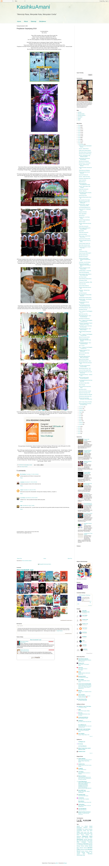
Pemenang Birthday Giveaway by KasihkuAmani (85, 404)
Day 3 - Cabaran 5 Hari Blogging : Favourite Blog (85, 335)
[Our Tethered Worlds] (27, 617)
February (81, 422)
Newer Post (19, 558)
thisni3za (85, 649)
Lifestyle (87, 834)
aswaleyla (22, 482)
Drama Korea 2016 (83, 195)
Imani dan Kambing (83, 234)
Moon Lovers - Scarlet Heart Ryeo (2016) (84, 236)
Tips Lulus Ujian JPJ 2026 (83, 718)
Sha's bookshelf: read (25, 570)
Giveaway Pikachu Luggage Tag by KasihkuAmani (87, 451)
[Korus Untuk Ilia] (64, 581)
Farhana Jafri (85, 619)
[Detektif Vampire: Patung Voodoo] (42, 618)
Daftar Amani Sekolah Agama (85, 150)
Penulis (90, 843)
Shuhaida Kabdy (81, 794)
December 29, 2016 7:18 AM (28, 505)
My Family (22, 466)
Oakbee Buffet (89, 840)
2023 (79, 130)
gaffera (56, 863)
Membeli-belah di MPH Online (85, 153)
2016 (79, 142)
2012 (79, 431)
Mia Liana (80, 712)
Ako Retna (84, 632)
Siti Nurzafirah (81, 804)
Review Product (84, 851)
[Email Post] (35, 464)
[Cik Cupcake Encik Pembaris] (42, 604)
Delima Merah (87, 493)
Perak (78, 844)
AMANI (79, 118)
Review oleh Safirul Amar (84, 353)
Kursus (82, 834)
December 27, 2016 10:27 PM (29, 489)
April (80, 419)
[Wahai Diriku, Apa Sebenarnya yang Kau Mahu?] (49, 581)
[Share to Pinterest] (43, 465)
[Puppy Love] (56, 606)
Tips (91, 852)
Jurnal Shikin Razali (82, 781)
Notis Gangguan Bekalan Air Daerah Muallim (84, 228)
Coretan (79, 829)
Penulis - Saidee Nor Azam (84, 176)
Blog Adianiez (81, 801)
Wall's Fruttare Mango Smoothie (85, 401)
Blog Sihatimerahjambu (83, 658)
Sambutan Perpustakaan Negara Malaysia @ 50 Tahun (85, 324)
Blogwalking (79, 827)
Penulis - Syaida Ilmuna (84, 148)
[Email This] (37, 465)
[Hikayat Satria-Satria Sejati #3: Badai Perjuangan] (49, 618)
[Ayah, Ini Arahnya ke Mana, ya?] (42, 593)
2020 (79, 135)
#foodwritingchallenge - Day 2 (85, 360)
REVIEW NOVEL (81, 113)
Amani (86, 826)
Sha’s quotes (20, 625)
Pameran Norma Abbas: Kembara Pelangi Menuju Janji (84, 259)
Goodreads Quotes (68, 633)
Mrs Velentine (23, 474)
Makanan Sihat (80, 837)
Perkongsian (86, 844)
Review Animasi (84, 846)
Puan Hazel (84, 628)
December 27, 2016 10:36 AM (32, 474)
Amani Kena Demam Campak (85, 391)
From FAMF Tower (82, 790)
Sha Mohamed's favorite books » (66, 620)
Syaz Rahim (84, 615)
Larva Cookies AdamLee (84, 285)
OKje (21, 505)
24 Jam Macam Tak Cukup (83, 677)
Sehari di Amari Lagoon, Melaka (84, 710)
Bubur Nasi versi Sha (83, 314)
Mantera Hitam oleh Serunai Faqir (88, 484)
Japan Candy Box (82, 180)
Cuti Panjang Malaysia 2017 (84, 207)
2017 (79, 141)
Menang (85, 839)
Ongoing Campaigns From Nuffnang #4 (84, 351)
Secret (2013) (81, 215)
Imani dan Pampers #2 (83, 174)
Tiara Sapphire (81, 733)
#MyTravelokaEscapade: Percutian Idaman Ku (84, 378)
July (80, 413)
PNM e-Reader (81, 842)
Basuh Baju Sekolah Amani (84, 245)
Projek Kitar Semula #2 (83, 232)
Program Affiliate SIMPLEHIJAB (87, 473)
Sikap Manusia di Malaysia (84, 170)
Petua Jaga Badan (82, 213)
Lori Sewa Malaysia (82, 746)
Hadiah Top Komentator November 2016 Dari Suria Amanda (85, 340)
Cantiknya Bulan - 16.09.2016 (85, 270)
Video (84, 853)
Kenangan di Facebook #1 (84, 318)
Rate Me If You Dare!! (83, 256)
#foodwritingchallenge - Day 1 (85, 368)
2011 (79, 433)
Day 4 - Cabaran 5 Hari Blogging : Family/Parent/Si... (85, 321)
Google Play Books (87, 830)
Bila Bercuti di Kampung (84, 161)
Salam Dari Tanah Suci (82, 809)
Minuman (90, 839)
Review (78, 846)
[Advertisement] (44, 545)
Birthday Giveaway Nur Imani (88, 462)
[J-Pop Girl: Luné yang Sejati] (27, 593)
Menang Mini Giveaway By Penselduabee (84, 159)
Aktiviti (78, 826)
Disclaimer (42, 21)
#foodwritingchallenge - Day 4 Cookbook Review (85, 343)
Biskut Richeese (82, 181)
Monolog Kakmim (82, 676)
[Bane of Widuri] (64, 605)
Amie (83, 640)
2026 (79, 125)
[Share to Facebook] (41, 465)
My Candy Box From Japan (84, 200)
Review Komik (84, 849)
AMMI (79, 709)
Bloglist (90, 826)
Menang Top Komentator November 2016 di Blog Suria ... (85, 399)
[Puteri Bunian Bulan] (20, 582)
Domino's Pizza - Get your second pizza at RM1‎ (84, 205)
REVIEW (79, 112)
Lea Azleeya (22, 497)
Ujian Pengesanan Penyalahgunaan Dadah (84, 184)
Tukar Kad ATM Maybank (84, 272)
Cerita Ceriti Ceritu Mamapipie (84, 683)
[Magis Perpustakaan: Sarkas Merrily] (20, 606)
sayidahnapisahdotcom (83, 717)
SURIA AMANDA (81, 758)
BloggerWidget (89, 653)
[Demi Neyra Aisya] (49, 592)
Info (88, 832)
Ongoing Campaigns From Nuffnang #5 (84, 202)
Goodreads (79, 830)
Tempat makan (85, 852)
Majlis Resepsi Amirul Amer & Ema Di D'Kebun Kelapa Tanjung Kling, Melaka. (85, 760)
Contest (90, 827)
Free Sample (85, 829)
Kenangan (81, 833)
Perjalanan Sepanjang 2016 (84, 178)
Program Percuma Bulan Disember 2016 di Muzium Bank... (85, 265)
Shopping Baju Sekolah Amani (85, 297)
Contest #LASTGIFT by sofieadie (85, 394)
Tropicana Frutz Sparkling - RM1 (85, 282)
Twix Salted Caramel (88, 513)
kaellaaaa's (80, 720)
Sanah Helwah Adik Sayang (83, 795)
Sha (82, 597)
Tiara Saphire (81, 679)
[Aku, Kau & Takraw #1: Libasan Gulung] (42, 581)
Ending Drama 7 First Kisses (84, 163)
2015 (79, 426)
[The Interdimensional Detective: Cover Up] (49, 605)
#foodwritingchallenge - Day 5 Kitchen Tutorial (85, 329)
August (80, 412)
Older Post (70, 558)
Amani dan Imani (82, 283)
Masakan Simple (88, 837)
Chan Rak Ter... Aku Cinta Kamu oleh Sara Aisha (85, 326)
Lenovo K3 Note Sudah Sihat (85, 370)
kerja (84, 855)
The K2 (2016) (82, 354)
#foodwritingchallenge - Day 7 (85, 307)
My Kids (84, 840)
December (81, 144)
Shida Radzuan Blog (82, 699)
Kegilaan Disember (83, 211)
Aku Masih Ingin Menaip (82, 700)
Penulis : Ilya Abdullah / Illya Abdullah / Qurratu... (84, 156)
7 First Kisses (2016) (83, 251)
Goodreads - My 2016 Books (84, 262)
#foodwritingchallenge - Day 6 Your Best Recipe (85, 316)
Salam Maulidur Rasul (82, 769)
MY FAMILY (80, 116)
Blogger (65, 863)
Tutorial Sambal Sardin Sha (84, 243)
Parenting (90, 842)
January (81, 424)
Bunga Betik (81, 230)
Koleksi (85, 833)
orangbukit (80, 768)
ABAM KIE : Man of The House (84, 706)
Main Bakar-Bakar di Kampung (85, 152)
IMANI (79, 119)
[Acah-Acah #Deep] (27, 581)
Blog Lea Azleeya (82, 776)
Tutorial (78, 853)
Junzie (21, 489)
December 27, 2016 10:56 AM (31, 482)
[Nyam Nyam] (64, 613)
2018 (79, 139)
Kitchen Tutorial (82, 221)
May (80, 417)
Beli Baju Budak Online (83, 254)
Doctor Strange (82, 384)
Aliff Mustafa (23, 642)
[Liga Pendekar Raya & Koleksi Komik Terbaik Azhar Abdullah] (20, 617)
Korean (88, 833)
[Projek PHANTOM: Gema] (56, 594)
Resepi (90, 844)
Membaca (80, 839)
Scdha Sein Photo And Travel (84, 812)
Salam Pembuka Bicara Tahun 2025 (84, 802)
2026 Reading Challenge (84, 595)
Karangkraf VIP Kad (83, 309)
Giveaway (90, 829)
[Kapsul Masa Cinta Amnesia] (64, 593)
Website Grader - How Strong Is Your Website (85, 300)
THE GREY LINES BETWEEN (84, 729)
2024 (79, 128)
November (81, 406)
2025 (79, 127)
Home (19, 21)
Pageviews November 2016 (84, 392)
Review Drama (83, 847)
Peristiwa (25, 466)
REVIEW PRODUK (81, 115)
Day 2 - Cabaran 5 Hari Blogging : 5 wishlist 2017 (85, 348)
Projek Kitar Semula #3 (83, 226)
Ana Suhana (80, 771)
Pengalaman (79, 843)
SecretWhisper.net (82, 724)
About (26, 21)
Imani (82, 832)
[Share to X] (40, 465)
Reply (21, 477)
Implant (85, 832)
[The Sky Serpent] (34, 605)
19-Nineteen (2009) (83, 280)
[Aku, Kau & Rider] (56, 616)
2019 (79, 137)
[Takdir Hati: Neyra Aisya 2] (34, 592)
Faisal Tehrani (60, 630)
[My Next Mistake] (34, 618)
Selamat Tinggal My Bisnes (84, 219)
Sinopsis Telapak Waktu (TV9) (83, 734)
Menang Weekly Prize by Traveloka (84, 303)
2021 (79, 134)
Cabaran (85, 827)
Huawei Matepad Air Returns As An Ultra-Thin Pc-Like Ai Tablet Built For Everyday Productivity (84, 778)
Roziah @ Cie (85, 623)
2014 (79, 428)
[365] (34, 580)
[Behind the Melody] (20, 593)
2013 (79, 429)
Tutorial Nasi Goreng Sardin (84, 238)
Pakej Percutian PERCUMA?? (85, 253)
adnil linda (84, 645)
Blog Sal (80, 690)
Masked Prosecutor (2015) (84, 337)
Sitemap (33, 21)
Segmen (90, 851)
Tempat (78, 852)
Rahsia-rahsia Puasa (24, 649)
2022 (79, 132)
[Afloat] (27, 605)
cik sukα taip (81, 797)
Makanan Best (87, 836)
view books (90, 605)
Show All (91, 736)
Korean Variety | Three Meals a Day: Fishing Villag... (85, 275)
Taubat (80, 249)
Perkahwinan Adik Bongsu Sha (85, 396)
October (81, 408)
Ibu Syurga (80, 743)
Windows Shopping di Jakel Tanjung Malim (84, 268)
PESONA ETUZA (81, 751)
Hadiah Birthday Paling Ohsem (85, 278)
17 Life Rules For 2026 (82, 707)
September (81, 410)
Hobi (78, 832)
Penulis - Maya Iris (82, 190)
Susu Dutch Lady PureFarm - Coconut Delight (85, 366)
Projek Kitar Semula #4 (83, 189)
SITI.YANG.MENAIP (82, 808)
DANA (79, 671)
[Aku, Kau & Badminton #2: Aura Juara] (56, 581)
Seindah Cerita (81, 764)
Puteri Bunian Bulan (24, 641)
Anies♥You (80, 667)
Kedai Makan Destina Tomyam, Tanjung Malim (85, 193)
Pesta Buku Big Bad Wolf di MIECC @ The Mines (84, 357)
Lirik (91, 834)
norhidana (84, 636)
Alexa (82, 826)
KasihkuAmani (33, 7)
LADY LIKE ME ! (81, 694)
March (80, 420)
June (80, 415)
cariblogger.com (81, 741)
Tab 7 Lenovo (81, 345)
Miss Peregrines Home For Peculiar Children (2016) (84, 305)
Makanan (79, 836)
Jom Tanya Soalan (82, 277)
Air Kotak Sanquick (83, 293)
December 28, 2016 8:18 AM (31, 497)
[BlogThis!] (38, 465)
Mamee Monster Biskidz (84, 359)
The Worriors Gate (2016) (84, 383)
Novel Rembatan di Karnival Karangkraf (88, 504)
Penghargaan (85, 843)
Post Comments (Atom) (26, 560)
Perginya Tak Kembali (86, 440)
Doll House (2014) (82, 389)
